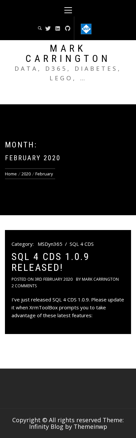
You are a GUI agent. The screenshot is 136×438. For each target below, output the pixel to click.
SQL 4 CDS (82, 244)
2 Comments (24, 286)
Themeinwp (90, 426)
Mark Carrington (68, 53)
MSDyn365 (50, 244)
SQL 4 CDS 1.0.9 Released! (50, 262)
